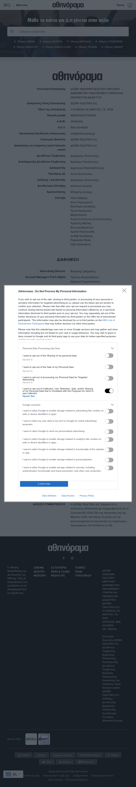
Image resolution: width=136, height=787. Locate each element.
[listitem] (68, 348)
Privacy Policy (87, 495)
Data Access (68, 495)
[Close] (125, 291)
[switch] (109, 355)
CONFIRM (44, 484)
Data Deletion (49, 495)
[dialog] (68, 393)
